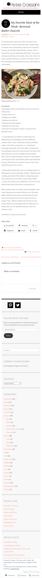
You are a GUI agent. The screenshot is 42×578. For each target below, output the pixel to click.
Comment (32, 288)
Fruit (5, 456)
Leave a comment (33, 252)
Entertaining (8, 449)
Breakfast (7, 405)
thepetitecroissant (8, 36)
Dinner (11, 34)
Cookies (9, 426)
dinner (10, 250)
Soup (8, 442)
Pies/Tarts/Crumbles (13, 429)
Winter (6, 489)
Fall (5, 453)
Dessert (7, 416)
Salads (6, 473)
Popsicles (9, 432)
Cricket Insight (9, 509)
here (18, 101)
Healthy (6, 463)
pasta (22, 250)
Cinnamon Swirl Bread (10, 257)
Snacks (6, 476)
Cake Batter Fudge (10, 542)
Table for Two (8, 526)
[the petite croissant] (21, 8)
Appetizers (8, 399)
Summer (7, 483)
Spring (6, 479)
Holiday (6, 466)
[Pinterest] (10, 305)
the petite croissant (11, 506)
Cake (8, 422)
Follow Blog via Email (16, 318)
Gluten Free (8, 459)
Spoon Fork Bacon (10, 519)
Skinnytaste (8, 516)
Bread (6, 402)
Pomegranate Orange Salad (14, 555)
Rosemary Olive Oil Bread (30, 257)
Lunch (6, 469)
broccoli (6, 247)
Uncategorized (9, 486)
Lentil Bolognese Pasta (12, 545)
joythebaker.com (10, 522)
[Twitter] (18, 305)
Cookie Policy (14, 569)
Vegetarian (23, 34)
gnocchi (16, 250)
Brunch (6, 409)
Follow (8, 336)
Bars (7, 419)
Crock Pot (7, 412)
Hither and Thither (10, 512)
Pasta (16, 34)
